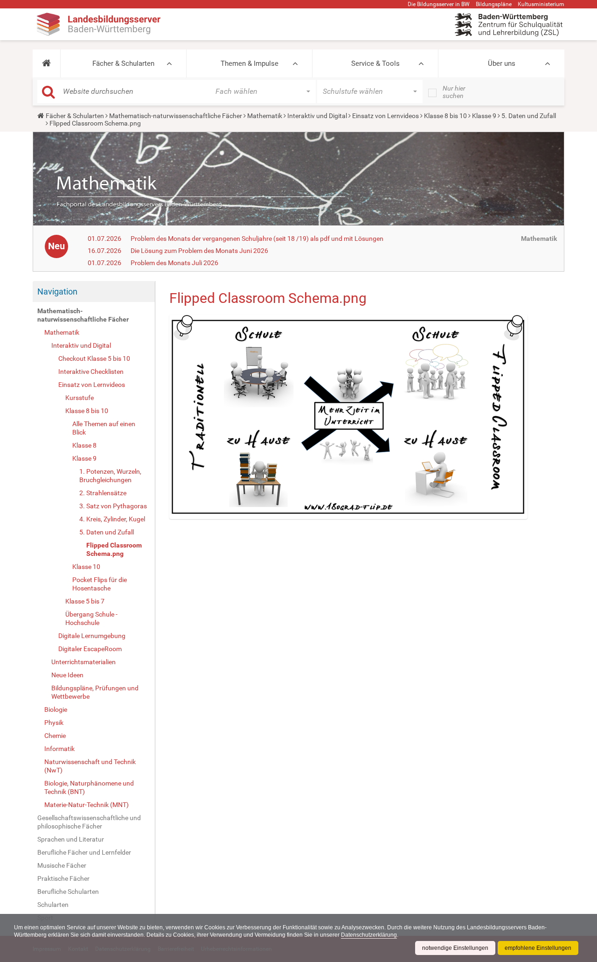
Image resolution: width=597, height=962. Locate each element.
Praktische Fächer (63, 878)
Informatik (59, 748)
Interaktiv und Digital (317, 115)
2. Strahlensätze (102, 493)
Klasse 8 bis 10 (445, 115)
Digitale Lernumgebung (91, 635)
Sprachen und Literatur (70, 839)
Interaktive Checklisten (91, 371)
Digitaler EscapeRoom (90, 649)
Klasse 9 (484, 115)
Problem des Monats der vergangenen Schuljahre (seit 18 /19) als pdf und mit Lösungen (257, 238)
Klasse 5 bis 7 (84, 601)
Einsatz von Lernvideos (385, 115)
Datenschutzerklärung (369, 935)
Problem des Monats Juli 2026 (174, 263)
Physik (53, 722)
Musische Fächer (61, 865)
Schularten (53, 904)
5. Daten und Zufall (528, 115)
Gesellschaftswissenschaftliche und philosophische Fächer (89, 822)
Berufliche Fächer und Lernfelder (84, 852)
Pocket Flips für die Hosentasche (99, 584)
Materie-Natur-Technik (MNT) (86, 804)
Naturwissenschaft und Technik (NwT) (90, 766)
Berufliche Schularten (68, 891)
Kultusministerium (541, 4)
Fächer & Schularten (123, 63)
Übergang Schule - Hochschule (91, 618)
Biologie (55, 709)
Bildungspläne (494, 4)
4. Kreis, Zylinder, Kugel (112, 519)
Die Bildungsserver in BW (439, 4)
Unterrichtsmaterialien (83, 662)
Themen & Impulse (249, 63)
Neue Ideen (67, 675)
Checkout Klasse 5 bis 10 (94, 358)
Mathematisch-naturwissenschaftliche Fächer (175, 115)
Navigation (57, 291)
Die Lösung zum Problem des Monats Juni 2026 (199, 250)
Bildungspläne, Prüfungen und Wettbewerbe (95, 692)
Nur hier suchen (454, 91)
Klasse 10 (86, 566)
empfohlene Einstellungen (538, 948)
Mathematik (264, 115)
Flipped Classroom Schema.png (114, 549)
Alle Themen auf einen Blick (103, 428)
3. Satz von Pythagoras (113, 506)
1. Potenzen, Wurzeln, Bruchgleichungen (110, 476)
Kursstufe (79, 397)
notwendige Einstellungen (455, 948)
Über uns (501, 63)
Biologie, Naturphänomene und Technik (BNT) (89, 787)
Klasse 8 (84, 445)
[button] (46, 63)
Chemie (55, 735)
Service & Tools (375, 63)
